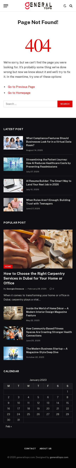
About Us (46, 448)
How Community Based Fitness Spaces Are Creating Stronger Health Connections (49, 332)
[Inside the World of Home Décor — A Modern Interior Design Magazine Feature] (13, 313)
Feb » (9, 426)
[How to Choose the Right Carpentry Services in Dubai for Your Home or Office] (38, 249)
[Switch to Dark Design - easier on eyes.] (65, 5)
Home (8, 266)
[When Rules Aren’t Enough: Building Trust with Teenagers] (13, 204)
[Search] (70, 6)
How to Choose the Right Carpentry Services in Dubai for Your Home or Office (34, 278)
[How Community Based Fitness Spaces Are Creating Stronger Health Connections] (13, 333)
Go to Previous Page (21, 87)
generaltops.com (59, 457)
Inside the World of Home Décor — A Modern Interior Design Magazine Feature (47, 312)
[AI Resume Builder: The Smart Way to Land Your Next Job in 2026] (13, 185)
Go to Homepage (19, 93)
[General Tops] (38, 5)
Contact (30, 448)
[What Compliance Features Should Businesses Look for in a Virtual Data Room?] (13, 143)
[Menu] (6, 6)
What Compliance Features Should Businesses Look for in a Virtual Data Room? (48, 142)
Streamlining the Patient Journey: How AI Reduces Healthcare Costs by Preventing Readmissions (48, 163)
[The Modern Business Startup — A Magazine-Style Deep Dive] (13, 353)
